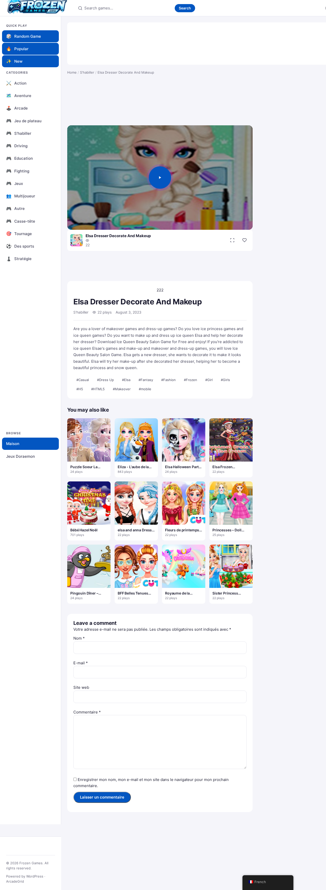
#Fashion (168, 380)
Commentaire (87, 712)
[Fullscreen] (232, 240)
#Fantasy (146, 380)
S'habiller (87, 72)
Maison (12, 443)
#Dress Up (105, 380)
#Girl (209, 380)
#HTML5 (98, 389)
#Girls (225, 380)
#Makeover (122, 389)
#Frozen (190, 380)
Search (185, 8)
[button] (160, 177)
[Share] (244, 240)
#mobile (145, 389)
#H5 (79, 389)
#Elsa (126, 380)
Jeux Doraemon (20, 456)
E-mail (80, 662)
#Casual (82, 380)
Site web (81, 687)
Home (72, 72)
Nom (79, 638)
